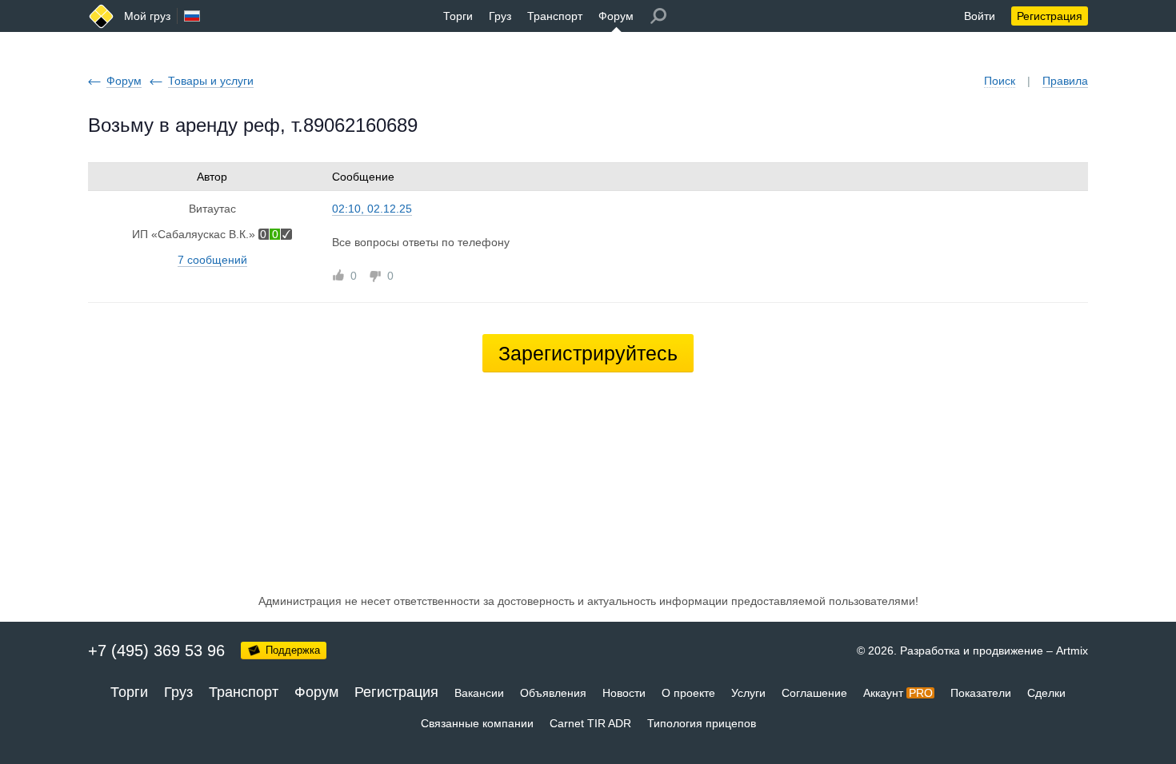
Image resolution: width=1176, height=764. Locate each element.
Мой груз (147, 16)
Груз (500, 16)
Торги (458, 16)
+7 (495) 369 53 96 (156, 650)
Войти (979, 16)
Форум (616, 16)
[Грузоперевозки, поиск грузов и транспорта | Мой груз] (101, 16)
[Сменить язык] (192, 16)
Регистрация (1049, 16)
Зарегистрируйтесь (588, 353)
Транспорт (554, 16)
